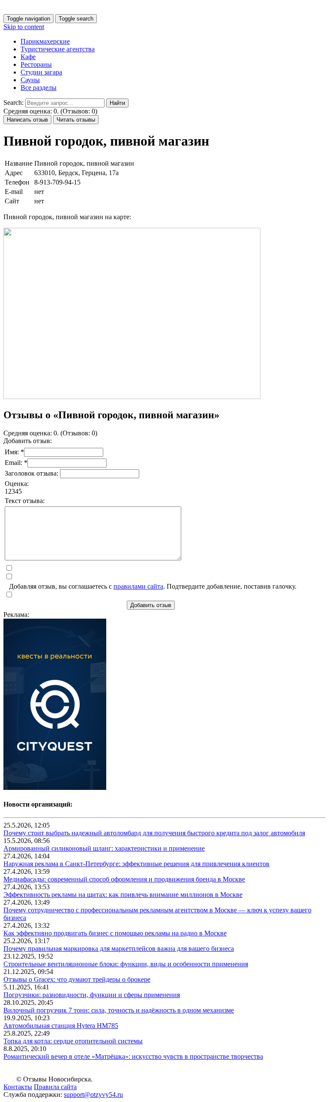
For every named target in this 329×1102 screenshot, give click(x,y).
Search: (13, 102)
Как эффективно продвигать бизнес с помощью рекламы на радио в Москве (115, 933)
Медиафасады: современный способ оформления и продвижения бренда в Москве (124, 879)
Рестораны (36, 64)
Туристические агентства (58, 49)
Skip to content (23, 26)
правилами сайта (138, 586)
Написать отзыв (27, 119)
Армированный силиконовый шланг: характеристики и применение (104, 848)
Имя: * (14, 452)
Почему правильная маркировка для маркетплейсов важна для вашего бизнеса (118, 948)
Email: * (16, 462)
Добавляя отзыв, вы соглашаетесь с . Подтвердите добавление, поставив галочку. (152, 586)
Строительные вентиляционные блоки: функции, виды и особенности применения (125, 964)
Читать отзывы (76, 119)
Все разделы (39, 87)
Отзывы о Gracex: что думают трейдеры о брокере (76, 979)
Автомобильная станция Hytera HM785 (60, 1025)
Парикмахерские (45, 41)
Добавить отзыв (150, 605)
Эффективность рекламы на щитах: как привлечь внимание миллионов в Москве (122, 894)
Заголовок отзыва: (32, 473)
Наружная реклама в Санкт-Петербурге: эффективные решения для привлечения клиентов (136, 863)
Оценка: (17, 483)
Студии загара (41, 72)
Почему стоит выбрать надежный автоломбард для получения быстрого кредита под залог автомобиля (154, 833)
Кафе (28, 56)
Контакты (17, 1086)
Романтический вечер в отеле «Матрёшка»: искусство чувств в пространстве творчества (133, 1056)
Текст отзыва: (25, 500)
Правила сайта (55, 1086)
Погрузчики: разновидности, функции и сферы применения (91, 994)
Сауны (30, 79)
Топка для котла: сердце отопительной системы (73, 1041)
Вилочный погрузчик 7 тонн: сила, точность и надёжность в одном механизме (118, 1010)
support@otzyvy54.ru (93, 1094)
